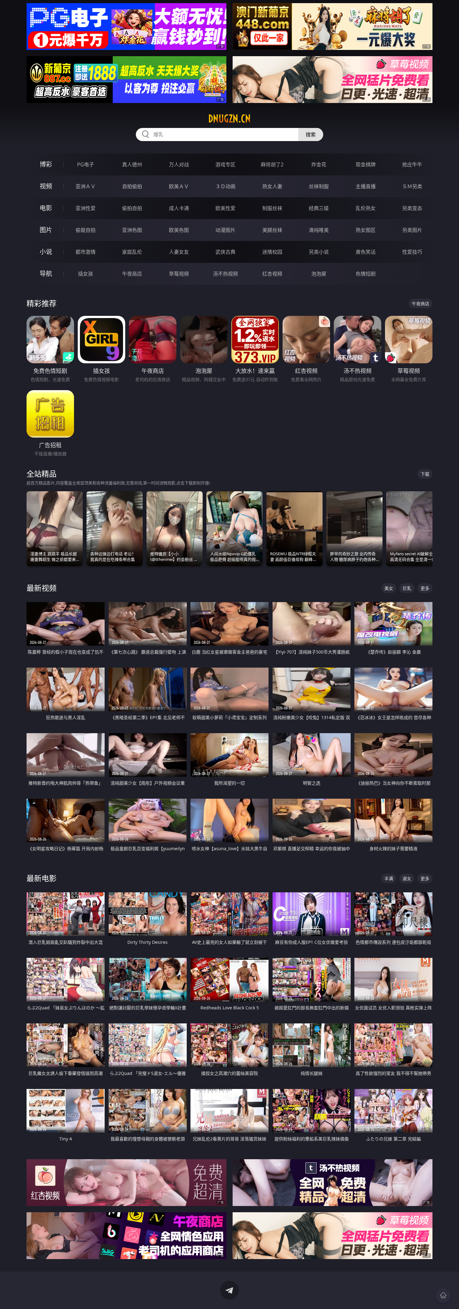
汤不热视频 (225, 273)
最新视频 (42, 588)
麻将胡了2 (272, 164)
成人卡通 (179, 208)
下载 (425, 474)
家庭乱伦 (132, 251)
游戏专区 (225, 164)
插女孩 (85, 273)
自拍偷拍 (132, 186)
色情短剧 (366, 273)
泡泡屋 (318, 273)
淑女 (406, 878)
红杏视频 (272, 273)
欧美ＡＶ (179, 186)
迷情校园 (272, 251)
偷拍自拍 (132, 208)
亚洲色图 (132, 230)
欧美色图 (179, 230)
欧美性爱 (225, 208)
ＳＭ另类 (412, 186)
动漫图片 (225, 230)
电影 (46, 208)
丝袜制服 (319, 186)
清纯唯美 (319, 230)
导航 (46, 273)
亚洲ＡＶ (86, 186)
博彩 (46, 164)
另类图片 (412, 230)
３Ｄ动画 (225, 186)
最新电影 (42, 878)
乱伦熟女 (366, 208)
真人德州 (132, 164)
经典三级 (319, 208)
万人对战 (179, 164)
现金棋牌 (366, 164)
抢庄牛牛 (412, 164)
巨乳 (406, 588)
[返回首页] (443, 1295)
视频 (46, 186)
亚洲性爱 (86, 208)
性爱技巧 (412, 251)
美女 (388, 588)
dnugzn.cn (229, 118)
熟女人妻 (272, 186)
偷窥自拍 (86, 230)
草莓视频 (179, 273)
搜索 (311, 134)
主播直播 (366, 186)
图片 (46, 230)
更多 (425, 588)
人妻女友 (179, 251)
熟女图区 (366, 230)
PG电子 (85, 164)
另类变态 (412, 208)
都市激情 (86, 251)
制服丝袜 (272, 208)
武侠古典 (225, 251)
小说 (46, 252)
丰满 (388, 878)
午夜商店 (132, 273)
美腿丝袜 (272, 230)
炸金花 (318, 164)
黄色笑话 (366, 251)
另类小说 (319, 251)
